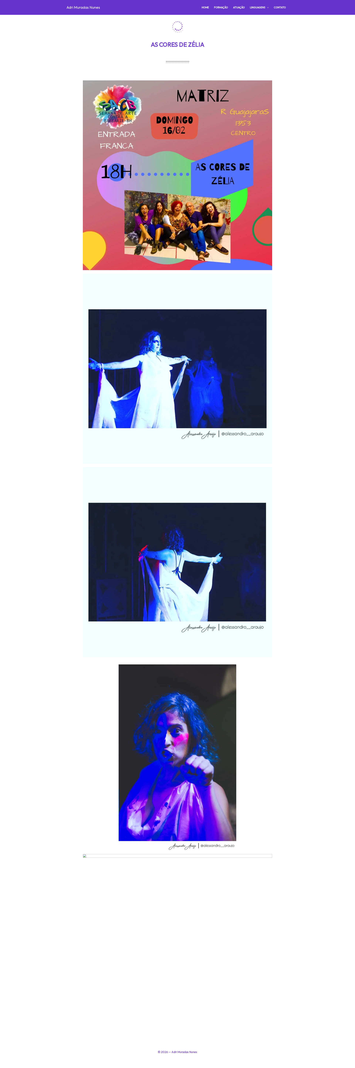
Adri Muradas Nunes (83, 7)
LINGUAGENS (257, 7)
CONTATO (280, 7)
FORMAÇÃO (221, 7)
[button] (267, 7)
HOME (205, 7)
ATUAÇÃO (239, 7)
